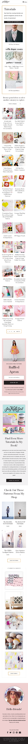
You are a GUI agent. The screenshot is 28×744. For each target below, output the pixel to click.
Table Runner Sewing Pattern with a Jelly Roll (7, 170)
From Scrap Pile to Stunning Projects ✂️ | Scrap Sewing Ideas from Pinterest (7, 258)
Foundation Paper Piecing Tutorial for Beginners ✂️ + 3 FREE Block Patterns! (7, 192)
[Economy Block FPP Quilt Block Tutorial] (19, 181)
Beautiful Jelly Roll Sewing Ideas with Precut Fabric (19, 281)
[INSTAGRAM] (14, 732)
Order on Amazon (14, 480)
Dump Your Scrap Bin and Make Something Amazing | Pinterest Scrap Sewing (7, 322)
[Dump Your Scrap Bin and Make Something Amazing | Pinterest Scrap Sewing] (7, 311)
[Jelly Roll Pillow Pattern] (7, 271)
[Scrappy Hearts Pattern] (19, 311)
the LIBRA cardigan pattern (7, 551)
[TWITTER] (10, 732)
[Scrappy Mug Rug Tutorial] (19, 205)
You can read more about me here (17, 720)
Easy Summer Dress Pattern (20, 551)
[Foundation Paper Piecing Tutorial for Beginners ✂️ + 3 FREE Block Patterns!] (7, 181)
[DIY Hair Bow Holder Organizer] (19, 160)
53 (14, 331)
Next (17, 331)
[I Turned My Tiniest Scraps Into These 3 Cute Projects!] (7, 138)
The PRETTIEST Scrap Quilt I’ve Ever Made (20, 123)
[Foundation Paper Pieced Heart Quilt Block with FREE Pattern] (7, 205)
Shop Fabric (14, 673)
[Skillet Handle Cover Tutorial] (7, 292)
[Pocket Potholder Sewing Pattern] (19, 292)
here (9, 393)
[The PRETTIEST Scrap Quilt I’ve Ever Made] (19, 113)
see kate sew (6, 2)
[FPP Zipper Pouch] (19, 228)
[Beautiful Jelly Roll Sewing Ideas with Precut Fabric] (19, 271)
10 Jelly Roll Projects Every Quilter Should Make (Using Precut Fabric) (7, 125)
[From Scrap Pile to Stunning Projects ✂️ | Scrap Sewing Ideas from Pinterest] (7, 247)
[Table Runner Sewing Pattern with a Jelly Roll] (7, 160)
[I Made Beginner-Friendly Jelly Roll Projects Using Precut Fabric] (19, 138)
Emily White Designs (16, 741)
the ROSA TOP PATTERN (20, 523)
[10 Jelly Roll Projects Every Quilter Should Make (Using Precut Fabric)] (7, 113)
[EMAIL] (20, 732)
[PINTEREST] (17, 732)
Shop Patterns (14, 560)
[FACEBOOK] (7, 732)
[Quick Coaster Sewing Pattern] (7, 228)
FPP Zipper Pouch (19, 236)
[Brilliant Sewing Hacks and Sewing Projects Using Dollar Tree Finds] (19, 247)
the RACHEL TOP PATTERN (8, 523)
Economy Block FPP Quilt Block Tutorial (19, 190)
